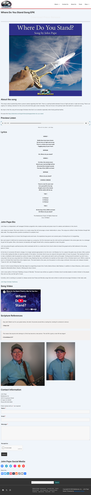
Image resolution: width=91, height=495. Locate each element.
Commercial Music (53, 490)
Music (56, 4)
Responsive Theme (79, 491)
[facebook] (3, 490)
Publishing (34, 491)
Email (3, 416)
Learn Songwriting (44, 490)
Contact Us (65, 4)
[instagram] (10, 490)
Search (32, 480)
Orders (53, 491)
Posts (80, 4)
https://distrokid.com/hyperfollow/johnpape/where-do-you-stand (25, 113)
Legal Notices (41, 491)
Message (4, 424)
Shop (86, 4)
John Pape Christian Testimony (9, 282)
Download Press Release (45, 17)
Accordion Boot (50, 488)
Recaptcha (4, 443)
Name (3, 408)
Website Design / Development (39, 488)
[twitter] (6, 490)
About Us (73, 4)
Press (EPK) (47, 491)
